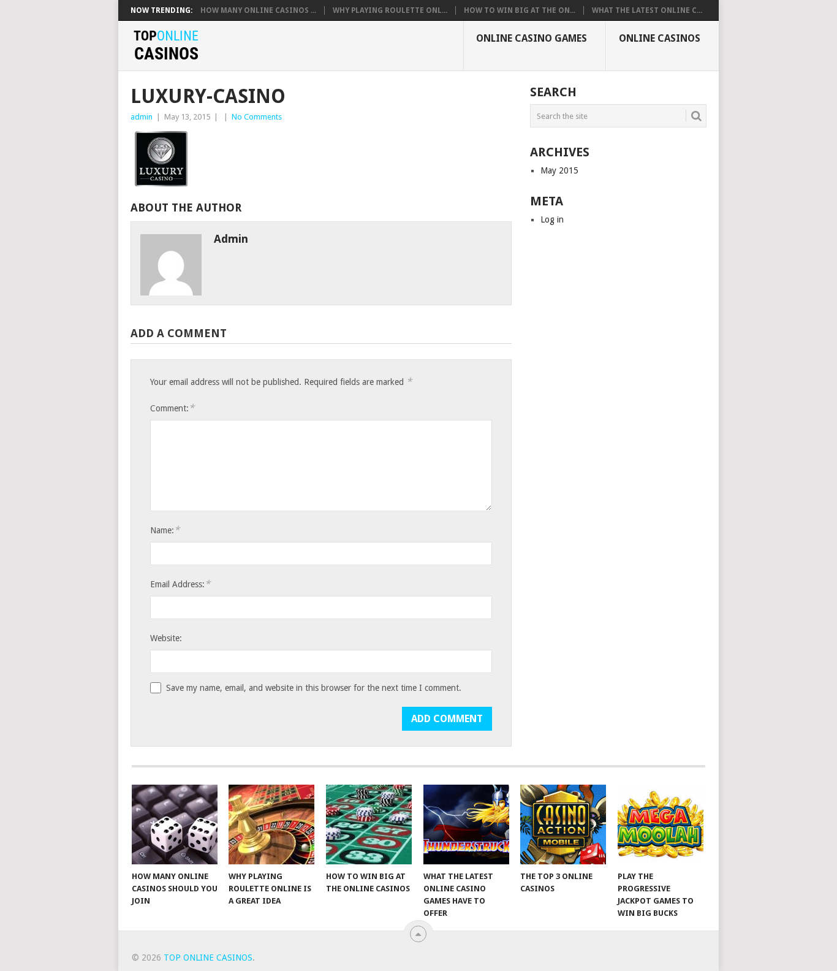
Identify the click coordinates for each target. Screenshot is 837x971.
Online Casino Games (531, 38)
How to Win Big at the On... (519, 10)
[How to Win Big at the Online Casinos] (369, 824)
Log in (552, 219)
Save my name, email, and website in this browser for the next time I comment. (313, 688)
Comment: (172, 408)
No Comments (257, 116)
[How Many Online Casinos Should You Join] (175, 824)
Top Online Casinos (208, 957)
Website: (166, 638)
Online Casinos (659, 38)
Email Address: (180, 584)
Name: (165, 530)
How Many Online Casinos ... (258, 10)
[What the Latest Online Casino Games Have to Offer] (466, 824)
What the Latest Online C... (647, 10)
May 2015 (559, 170)
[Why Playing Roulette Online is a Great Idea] (271, 824)
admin (142, 116)
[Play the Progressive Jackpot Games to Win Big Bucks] (660, 824)
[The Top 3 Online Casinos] (563, 824)
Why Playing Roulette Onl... (390, 10)
